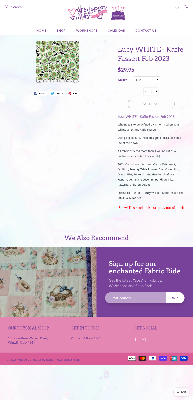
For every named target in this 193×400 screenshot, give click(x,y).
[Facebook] (135, 339)
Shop (61, 30)
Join (175, 297)
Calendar (116, 30)
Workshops (86, 30)
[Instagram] (144, 339)
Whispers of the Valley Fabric (35, 359)
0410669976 (91, 338)
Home (41, 30)
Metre (122, 80)
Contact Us (146, 30)
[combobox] (147, 79)
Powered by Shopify (67, 359)
